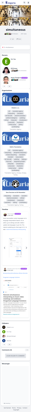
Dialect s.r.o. (15, 108)
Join (14, 356)
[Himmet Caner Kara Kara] (5, 269)
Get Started (7, 408)
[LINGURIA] (10, 2)
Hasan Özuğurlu (16, 78)
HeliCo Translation (15, 147)
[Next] (26, 248)
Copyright (16, 410)
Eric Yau (13, 59)
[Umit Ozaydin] (5, 214)
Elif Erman (14, 68)
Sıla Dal (9, 341)
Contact (25, 408)
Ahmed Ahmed (11, 336)
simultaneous (9, 47)
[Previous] (5, 248)
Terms (14, 408)
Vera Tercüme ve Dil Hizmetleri (15, 192)
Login (8, 356)
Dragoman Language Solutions (11, 277)
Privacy (19, 408)
